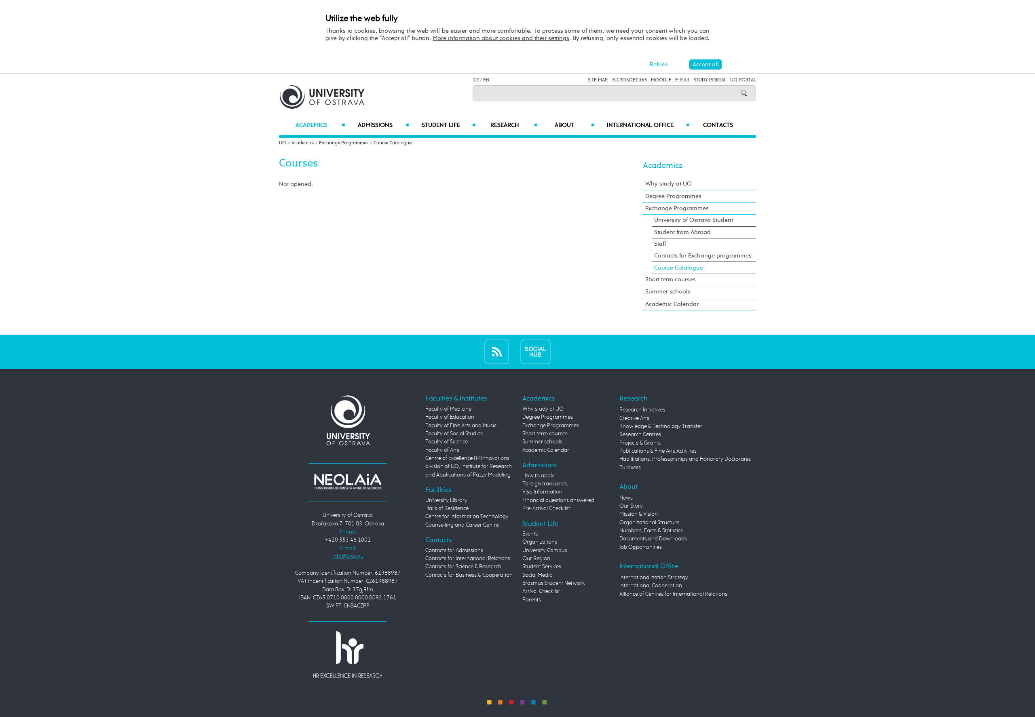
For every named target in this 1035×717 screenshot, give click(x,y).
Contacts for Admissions (454, 550)
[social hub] (535, 351)
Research (513, 125)
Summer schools (668, 292)
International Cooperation (650, 585)
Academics (320, 125)
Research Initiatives (642, 410)
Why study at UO (668, 184)
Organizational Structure (649, 522)
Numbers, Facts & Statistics (651, 531)
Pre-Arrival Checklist (546, 508)
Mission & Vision (638, 514)
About (575, 125)
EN (486, 80)
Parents (531, 600)
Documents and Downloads (653, 539)
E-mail (682, 80)
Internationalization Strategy (653, 577)
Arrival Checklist (541, 591)
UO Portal (743, 80)
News (626, 498)
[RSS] (496, 351)
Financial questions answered (558, 500)
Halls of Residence (447, 508)
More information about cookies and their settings (501, 38)
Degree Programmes (673, 196)
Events (530, 534)
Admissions (383, 125)
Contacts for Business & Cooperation (469, 575)
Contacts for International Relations (467, 558)
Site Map (598, 80)
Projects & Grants (640, 443)
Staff (660, 244)
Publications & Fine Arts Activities (658, 451)
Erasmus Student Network (553, 583)
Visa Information (542, 492)
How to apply (538, 476)
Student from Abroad (682, 232)
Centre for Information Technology (467, 516)
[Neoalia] (347, 481)
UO (282, 143)
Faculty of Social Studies (454, 434)
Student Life (449, 125)
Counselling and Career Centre (462, 525)
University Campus (544, 550)
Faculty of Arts (442, 450)
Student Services (541, 566)
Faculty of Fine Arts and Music (460, 425)
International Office (648, 125)
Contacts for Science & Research (463, 566)
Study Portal (710, 80)
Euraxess (630, 467)
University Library (446, 500)
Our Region (536, 558)
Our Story (631, 506)
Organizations (539, 542)
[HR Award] (347, 654)
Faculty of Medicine (448, 409)
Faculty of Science (446, 442)
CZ (476, 80)
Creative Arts (634, 418)
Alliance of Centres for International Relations (673, 594)
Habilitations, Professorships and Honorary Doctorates (685, 459)
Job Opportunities (640, 547)
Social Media (537, 575)
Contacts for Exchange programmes (703, 256)
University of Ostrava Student (693, 220)
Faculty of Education (449, 417)
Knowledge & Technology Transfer (660, 426)
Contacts (718, 125)
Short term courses (670, 279)
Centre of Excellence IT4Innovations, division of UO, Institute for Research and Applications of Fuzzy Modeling (468, 467)
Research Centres (640, 434)
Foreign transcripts (545, 484)
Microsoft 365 (629, 80)
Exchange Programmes (343, 143)
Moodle (661, 80)
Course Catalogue (393, 143)
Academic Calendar (672, 304)
